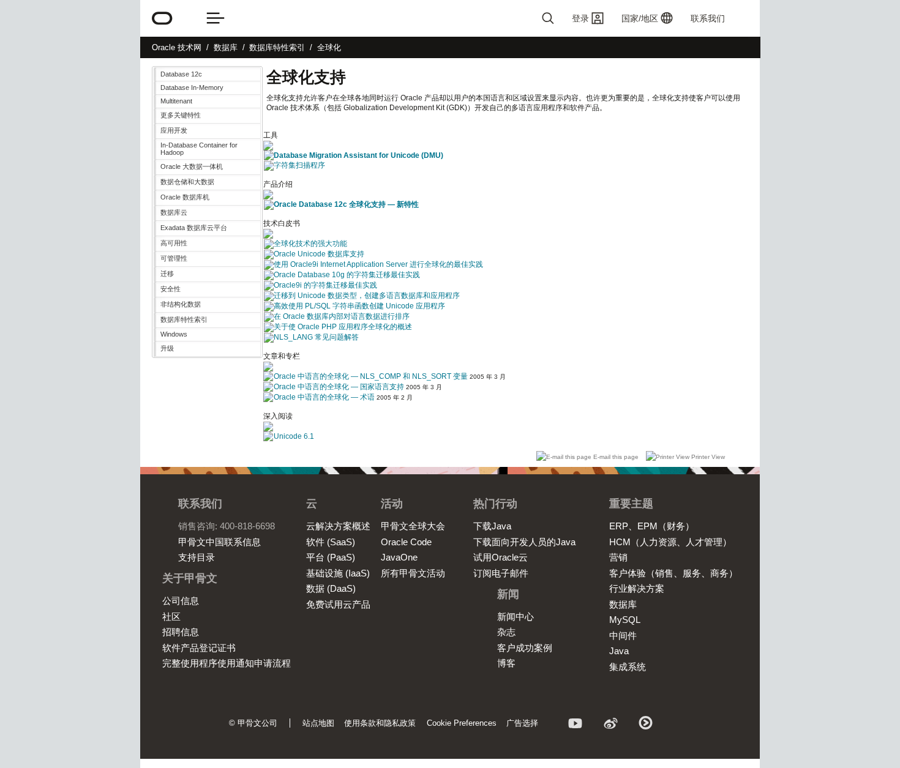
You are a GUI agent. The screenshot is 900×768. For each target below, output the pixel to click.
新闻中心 (515, 616)
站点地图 (318, 723)
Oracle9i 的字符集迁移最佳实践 (325, 285)
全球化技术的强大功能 (310, 243)
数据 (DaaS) (331, 588)
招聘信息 (180, 632)
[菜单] (215, 18)
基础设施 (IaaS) (338, 573)
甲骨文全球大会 (413, 526)
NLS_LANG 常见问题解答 (316, 337)
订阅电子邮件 (500, 573)
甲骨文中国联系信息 (219, 542)
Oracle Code (406, 542)
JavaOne (399, 557)
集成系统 (627, 667)
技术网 (176, 47)
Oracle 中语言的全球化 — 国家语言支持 (339, 386)
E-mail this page (616, 456)
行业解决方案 (636, 588)
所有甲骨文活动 (413, 573)
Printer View (707, 456)
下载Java (492, 526)
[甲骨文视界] (575, 725)
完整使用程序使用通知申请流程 (226, 663)
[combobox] (499, 18)
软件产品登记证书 (199, 648)
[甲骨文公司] (162, 18)
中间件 (623, 635)
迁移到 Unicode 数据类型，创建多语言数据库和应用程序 (367, 295)
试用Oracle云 (500, 557)
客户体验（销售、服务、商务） (673, 573)
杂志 (506, 632)
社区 (171, 616)
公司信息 (180, 600)
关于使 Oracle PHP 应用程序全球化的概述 (343, 326)
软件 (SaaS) (330, 542)
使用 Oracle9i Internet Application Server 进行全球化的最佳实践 (378, 264)
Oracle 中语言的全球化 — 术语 (324, 397)
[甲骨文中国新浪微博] (611, 725)
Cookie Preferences (462, 723)
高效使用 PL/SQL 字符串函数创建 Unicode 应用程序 (359, 306)
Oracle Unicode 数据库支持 (319, 254)
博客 (506, 663)
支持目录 (196, 557)
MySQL (624, 619)
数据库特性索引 (277, 47)
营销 (618, 557)
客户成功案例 (524, 648)
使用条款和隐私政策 (380, 723)
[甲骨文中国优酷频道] (646, 725)
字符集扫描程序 (299, 165)
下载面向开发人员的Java (524, 542)
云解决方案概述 (338, 526)
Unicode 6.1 (294, 436)
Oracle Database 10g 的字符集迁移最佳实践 (347, 274)
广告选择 (522, 723)
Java (619, 651)
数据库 (226, 47)
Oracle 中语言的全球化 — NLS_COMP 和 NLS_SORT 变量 (371, 376)
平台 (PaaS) (330, 557)
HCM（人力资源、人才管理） (670, 542)
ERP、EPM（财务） (651, 526)
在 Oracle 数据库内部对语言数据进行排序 (342, 316)
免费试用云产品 (338, 604)
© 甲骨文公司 (253, 723)
